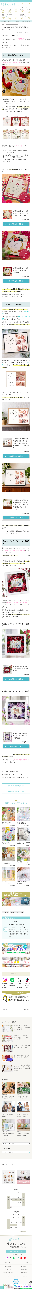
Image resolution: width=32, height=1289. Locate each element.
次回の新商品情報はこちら (16, 791)
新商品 (12, 912)
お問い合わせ (17, 1252)
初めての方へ (8, 1262)
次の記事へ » (27, 1009)
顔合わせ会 (20, 912)
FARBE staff (13, 921)
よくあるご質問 (24, 1262)
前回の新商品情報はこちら (16, 785)
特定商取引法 (24, 1269)
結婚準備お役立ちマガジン (6, 21)
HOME (3, 24)
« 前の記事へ (5, 1009)
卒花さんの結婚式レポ (26, 21)
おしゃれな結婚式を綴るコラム (12, 24)
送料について (24, 1266)
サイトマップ (24, 1272)
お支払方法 (8, 1269)
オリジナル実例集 (16, 21)
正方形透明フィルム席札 (22, 862)
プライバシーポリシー (8, 1272)
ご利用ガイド (8, 1266)
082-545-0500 (17, 1243)
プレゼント (5, 912)
